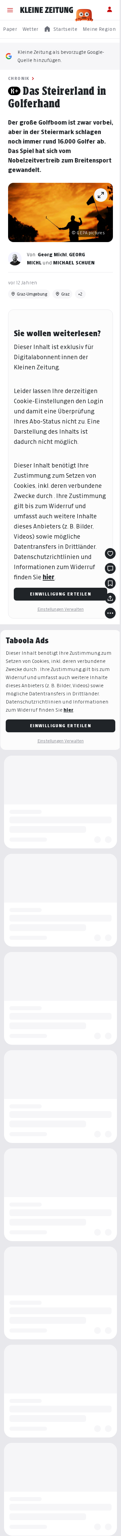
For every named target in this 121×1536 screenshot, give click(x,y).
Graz (65, 294)
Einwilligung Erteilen (60, 594)
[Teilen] (110, 598)
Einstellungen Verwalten (60, 609)
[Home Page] (46, 10)
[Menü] (10, 10)
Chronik (19, 78)
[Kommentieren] (110, 568)
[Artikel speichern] (110, 583)
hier (48, 577)
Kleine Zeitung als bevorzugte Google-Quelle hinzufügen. (60, 56)
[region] (60, 29)
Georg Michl (52, 254)
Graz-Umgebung (32, 294)
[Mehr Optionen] (110, 613)
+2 (80, 294)
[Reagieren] (110, 553)
